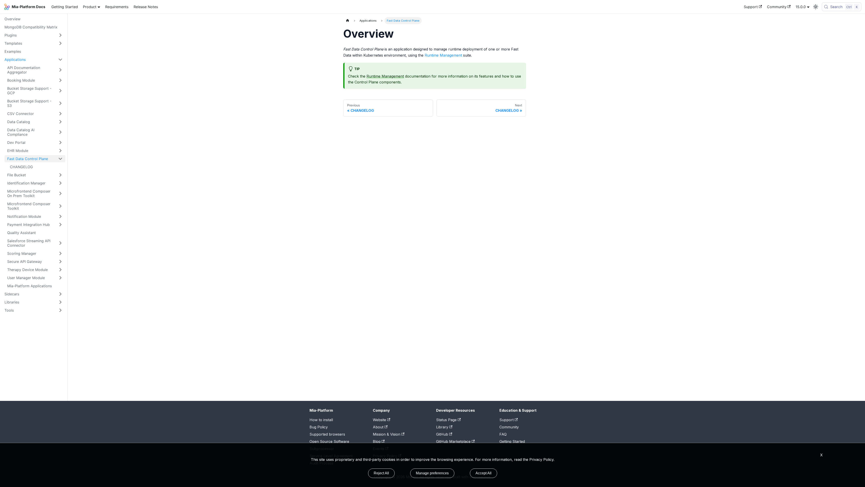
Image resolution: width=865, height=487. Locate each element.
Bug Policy (319, 427)
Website (379, 420)
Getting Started (64, 7)
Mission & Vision (386, 434)
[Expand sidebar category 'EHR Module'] (60, 150)
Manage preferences (432, 473)
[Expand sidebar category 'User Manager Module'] (60, 277)
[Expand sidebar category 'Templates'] (60, 43)
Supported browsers (327, 434)
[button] (33, 302)
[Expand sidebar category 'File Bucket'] (60, 175)
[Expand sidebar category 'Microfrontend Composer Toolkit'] (60, 206)
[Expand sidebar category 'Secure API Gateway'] (60, 261)
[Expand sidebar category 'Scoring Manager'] (60, 253)
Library (442, 427)
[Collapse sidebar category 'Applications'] (60, 59)
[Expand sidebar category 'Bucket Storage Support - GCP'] (60, 90)
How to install (321, 420)
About (378, 427)
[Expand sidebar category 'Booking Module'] (60, 80)
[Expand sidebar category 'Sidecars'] (60, 294)
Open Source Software (329, 441)
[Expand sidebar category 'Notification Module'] (60, 216)
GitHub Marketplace (453, 441)
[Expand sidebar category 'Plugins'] (60, 35)
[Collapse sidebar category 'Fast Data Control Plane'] (60, 158)
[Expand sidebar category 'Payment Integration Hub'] (60, 224)
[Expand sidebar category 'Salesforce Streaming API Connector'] (60, 243)
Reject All (381, 473)
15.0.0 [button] (801, 7)
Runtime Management (443, 55)
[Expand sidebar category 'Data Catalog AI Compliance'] (60, 132)
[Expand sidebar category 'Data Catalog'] (60, 121)
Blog (376, 441)
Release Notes (146, 7)
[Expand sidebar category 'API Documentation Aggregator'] (60, 70)
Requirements (116, 7)
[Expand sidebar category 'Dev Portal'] (60, 142)
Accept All (484, 473)
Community (777, 7)
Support (751, 7)
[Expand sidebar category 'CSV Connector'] (60, 113)
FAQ (503, 434)
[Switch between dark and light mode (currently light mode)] (815, 6)
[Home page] (347, 20)
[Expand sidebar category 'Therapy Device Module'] (60, 269)
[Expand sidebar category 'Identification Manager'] (60, 183)
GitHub (442, 434)
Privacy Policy (541, 459)
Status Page (446, 420)
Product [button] (89, 7)
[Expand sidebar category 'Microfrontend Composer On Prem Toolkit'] (60, 193)
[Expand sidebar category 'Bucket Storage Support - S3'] (60, 103)
